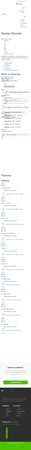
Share (7, 40)
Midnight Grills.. (6, 279)
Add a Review (9, 54)
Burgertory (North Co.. (8, 233)
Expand (4, 129)
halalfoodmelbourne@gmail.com (11, 424)
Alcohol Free (9, 63)
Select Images (5, 78)
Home (22, 20)
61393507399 (12, 100)
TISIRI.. (3, 248)
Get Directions (8, 97)
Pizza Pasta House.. (8, 309)
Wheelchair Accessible (12, 70)
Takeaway (8, 68)
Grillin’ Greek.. (6, 203)
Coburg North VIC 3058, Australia (14, 194)
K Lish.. (4, 218)
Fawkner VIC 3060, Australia (13, 285)
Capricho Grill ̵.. (6, 294)
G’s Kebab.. (5, 324)
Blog (22, 25)
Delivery (8, 65)
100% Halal (9, 62)
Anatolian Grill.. (6, 188)
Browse (11, 78)
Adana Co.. (5, 263)
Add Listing (22, 11)
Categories (24, 23)
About (22, 21)
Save (6, 52)
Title (2, 90)
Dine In (8, 67)
